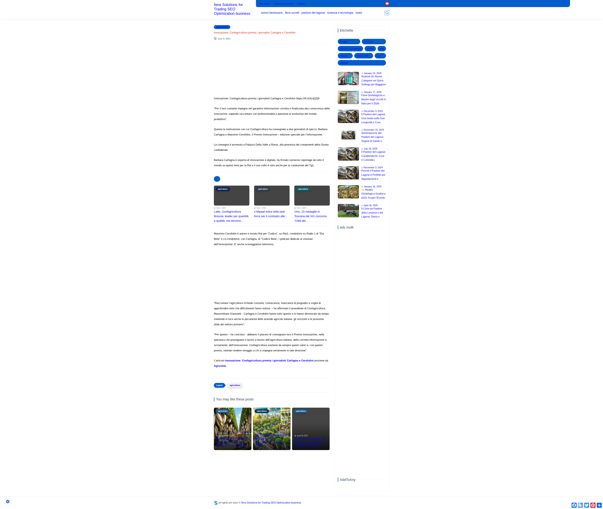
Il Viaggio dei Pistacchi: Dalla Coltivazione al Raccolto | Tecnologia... (232, 442)
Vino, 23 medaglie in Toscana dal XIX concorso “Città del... (310, 216)
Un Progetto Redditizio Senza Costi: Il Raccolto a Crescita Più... (271, 440)
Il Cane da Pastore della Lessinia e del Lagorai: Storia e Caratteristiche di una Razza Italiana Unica (373, 213)
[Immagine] (348, 78)
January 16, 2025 (372, 186)
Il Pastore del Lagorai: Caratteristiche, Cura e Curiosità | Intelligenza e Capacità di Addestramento (373, 156)
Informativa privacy (283, 3)
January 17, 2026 (372, 92)
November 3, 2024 (373, 167)
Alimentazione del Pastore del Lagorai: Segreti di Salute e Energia (372, 137)
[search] (387, 12)
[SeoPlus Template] (216, 503)
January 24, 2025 (372, 73)
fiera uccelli (292, 12)
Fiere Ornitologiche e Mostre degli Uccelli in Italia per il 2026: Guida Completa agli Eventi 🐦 (373, 100)
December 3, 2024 (373, 111)
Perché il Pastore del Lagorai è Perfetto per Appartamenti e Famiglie (373, 175)
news (359, 12)
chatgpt (343, 55)
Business (368, 41)
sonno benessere (272, 12)
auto (382, 48)
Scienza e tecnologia (340, 12)
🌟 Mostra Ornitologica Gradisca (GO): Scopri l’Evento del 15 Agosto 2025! (373, 194)
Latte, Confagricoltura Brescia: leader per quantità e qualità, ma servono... (231, 216)
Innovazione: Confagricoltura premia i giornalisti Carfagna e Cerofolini (269, 360)
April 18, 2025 (371, 205)
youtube (344, 62)
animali (370, 48)
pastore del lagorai (313, 12)
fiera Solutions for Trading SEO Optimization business (232, 9)
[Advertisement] (272, 75)
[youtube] (387, 3)
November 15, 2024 (374, 129)
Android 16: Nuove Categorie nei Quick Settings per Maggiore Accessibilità (373, 81)
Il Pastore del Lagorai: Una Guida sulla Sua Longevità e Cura (373, 118)
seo (378, 55)
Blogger (344, 41)
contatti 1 (301, 3)
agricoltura (222, 27)
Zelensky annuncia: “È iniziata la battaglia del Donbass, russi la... (309, 442)
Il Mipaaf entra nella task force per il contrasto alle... (270, 214)
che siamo (265, 3)
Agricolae (220, 365)
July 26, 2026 (370, 148)
